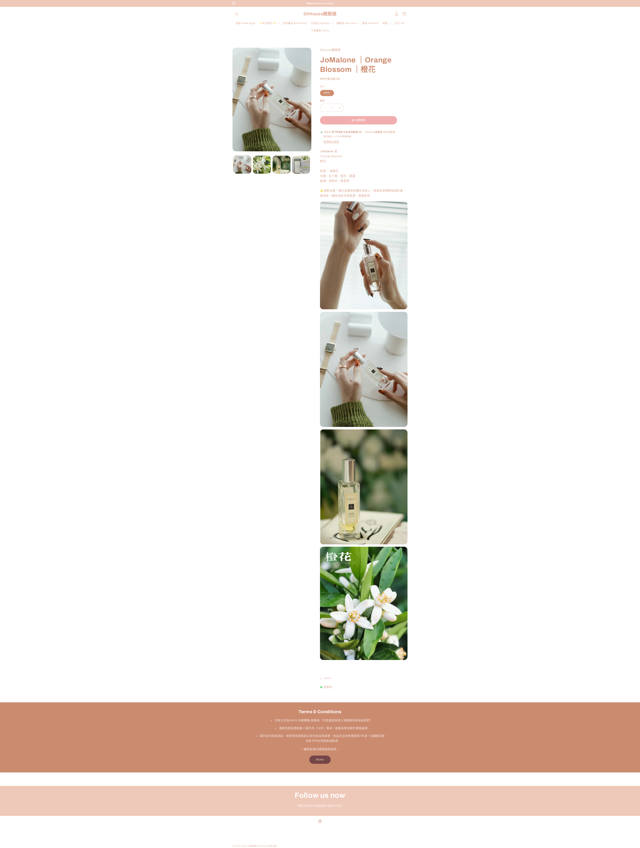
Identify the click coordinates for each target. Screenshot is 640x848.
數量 (322, 101)
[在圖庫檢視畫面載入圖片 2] (262, 165)
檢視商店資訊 (331, 142)
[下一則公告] (354, 3)
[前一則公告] (286, 3)
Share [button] (327, 678)
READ (320, 759)
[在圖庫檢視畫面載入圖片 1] (242, 165)
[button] (236, 14)
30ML (327, 93)
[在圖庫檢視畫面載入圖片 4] (301, 165)
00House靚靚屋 (248, 846)
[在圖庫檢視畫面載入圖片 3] (281, 165)
